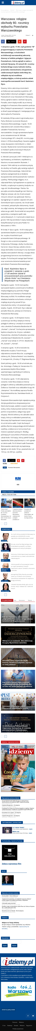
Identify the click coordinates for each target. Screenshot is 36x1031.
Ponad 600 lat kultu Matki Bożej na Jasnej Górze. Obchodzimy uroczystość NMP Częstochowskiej (15, 801)
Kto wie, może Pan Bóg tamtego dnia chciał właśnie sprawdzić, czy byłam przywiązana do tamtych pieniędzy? (21, 546)
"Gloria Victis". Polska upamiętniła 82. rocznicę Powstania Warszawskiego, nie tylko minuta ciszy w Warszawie (6, 514)
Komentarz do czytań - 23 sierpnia (11, 812)
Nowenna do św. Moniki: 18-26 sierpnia (13, 911)
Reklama (21, 1022)
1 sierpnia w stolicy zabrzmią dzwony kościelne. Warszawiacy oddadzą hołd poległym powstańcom (17, 514)
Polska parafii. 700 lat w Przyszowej (5, 570)
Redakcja (9, 1025)
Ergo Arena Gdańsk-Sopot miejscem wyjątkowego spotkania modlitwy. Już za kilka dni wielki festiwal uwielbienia (17, 684)
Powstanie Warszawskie (14, 467)
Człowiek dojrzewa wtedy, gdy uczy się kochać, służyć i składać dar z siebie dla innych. (22, 586)
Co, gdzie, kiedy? (7, 600)
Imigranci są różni (4, 560)
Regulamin (29, 1025)
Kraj (15, 600)
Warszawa (22, 600)
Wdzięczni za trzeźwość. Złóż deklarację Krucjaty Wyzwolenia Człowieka (17, 642)
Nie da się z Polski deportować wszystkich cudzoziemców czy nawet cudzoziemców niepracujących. (23, 556)
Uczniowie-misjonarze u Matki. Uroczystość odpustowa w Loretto (15, 707)
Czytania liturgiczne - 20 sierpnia (11, 815)
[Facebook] (28, 1016)
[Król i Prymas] (6, 577)
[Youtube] (33, 1016)
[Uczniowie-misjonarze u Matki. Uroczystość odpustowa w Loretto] (18, 701)
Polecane (14, 1022)
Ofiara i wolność (5, 591)
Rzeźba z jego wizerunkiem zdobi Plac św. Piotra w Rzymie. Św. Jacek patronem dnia (18, 907)
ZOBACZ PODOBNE (8, 492)
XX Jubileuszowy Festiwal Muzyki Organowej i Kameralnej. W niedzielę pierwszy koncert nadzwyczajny (16, 728)
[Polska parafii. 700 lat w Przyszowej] (6, 567)
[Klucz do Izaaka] (6, 547)
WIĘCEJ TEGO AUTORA (9, 494)
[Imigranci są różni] (6, 557)
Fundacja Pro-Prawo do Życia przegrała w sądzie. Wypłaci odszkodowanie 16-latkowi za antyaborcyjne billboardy (18, 809)
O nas (4, 1025)
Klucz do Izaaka (5, 550)
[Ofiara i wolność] (6, 587)
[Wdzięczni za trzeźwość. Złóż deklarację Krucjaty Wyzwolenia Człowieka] (18, 635)
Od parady (4, 540)
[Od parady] (6, 537)
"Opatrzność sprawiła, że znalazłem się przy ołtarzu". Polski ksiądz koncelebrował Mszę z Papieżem (16, 899)
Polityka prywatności (18, 1029)
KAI (18, 485)
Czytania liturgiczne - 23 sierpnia (11, 805)
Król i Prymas (5, 581)
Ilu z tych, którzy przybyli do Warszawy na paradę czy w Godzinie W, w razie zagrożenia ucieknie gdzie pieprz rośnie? (23, 536)
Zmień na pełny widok (8, 1010)
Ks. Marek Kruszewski (7, 884)
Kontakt (16, 1025)
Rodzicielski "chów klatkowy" (10, 896)
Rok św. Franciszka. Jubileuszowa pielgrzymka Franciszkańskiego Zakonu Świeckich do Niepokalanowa (17, 619)
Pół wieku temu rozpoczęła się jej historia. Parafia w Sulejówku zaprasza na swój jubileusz (17, 663)
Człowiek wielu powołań (9, 903)
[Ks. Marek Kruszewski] (8, 882)
